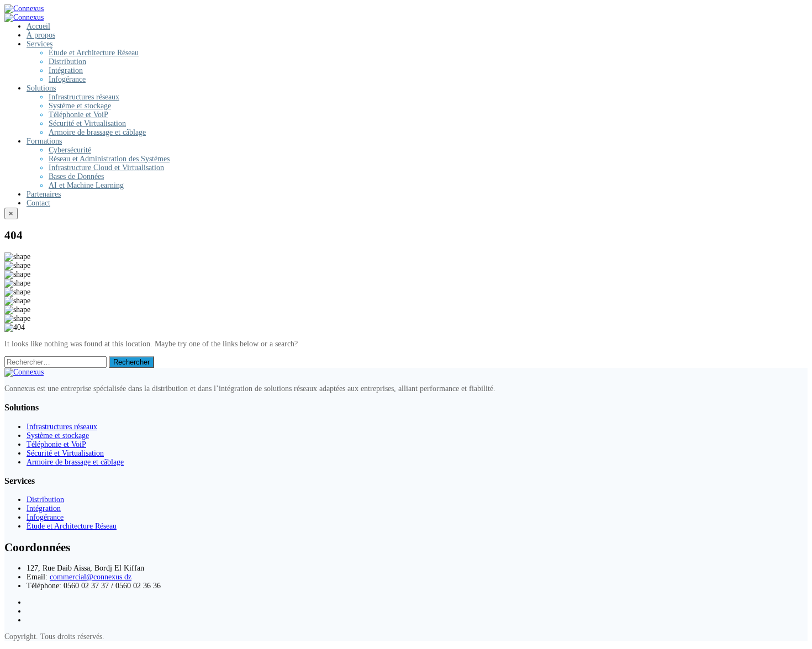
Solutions (41, 88)
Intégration (66, 70)
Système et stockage (80, 106)
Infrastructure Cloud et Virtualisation (106, 167)
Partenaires (44, 194)
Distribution (67, 61)
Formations (44, 141)
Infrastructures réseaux (84, 97)
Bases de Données (76, 176)
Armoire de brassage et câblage (97, 132)
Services (39, 44)
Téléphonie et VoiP (78, 114)
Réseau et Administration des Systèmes (109, 159)
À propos (41, 35)
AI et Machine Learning (86, 185)
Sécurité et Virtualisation (87, 123)
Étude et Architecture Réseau (94, 53)
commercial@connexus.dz (90, 577)
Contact (38, 203)
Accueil (38, 26)
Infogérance (67, 79)
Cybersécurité (70, 150)
